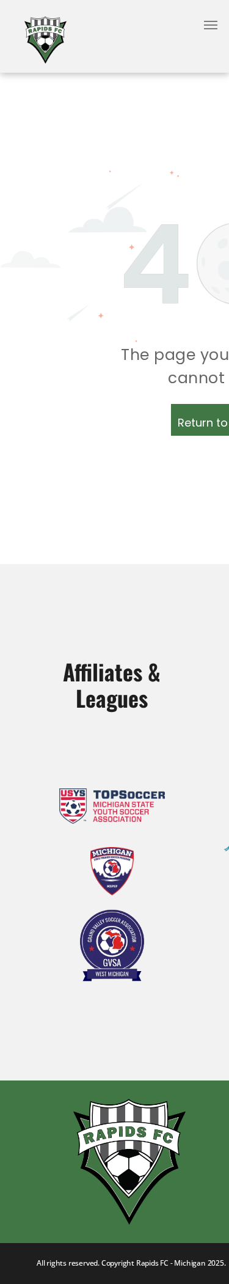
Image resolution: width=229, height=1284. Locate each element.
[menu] (210, 25)
